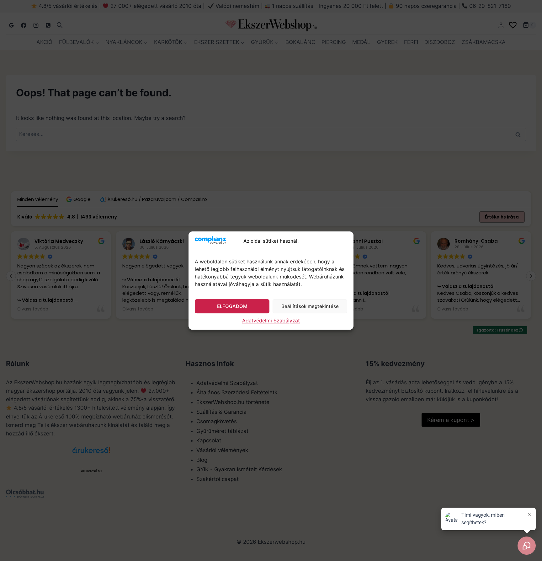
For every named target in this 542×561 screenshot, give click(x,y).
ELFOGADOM (232, 306)
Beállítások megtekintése (310, 306)
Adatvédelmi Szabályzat (271, 320)
